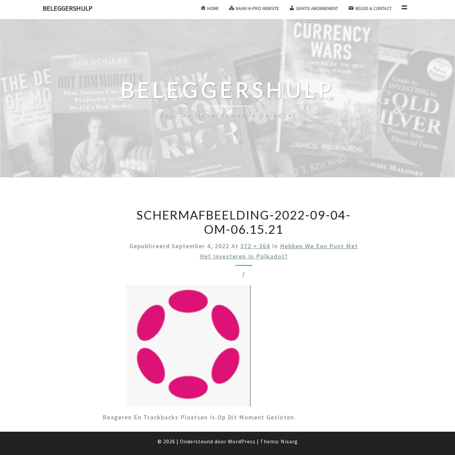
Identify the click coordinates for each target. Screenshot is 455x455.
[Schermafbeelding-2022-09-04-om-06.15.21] (188, 348)
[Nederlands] (407, 9)
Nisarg (289, 441)
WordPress (241, 441)
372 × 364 (255, 246)
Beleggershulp (68, 8)
